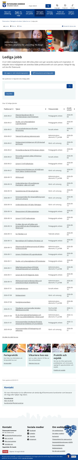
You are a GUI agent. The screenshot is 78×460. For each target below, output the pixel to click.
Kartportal (55, 436)
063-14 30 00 (8, 401)
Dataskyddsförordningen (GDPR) (62, 442)
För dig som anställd (58, 451)
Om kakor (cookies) (58, 433)
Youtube (40, 436)
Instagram (40, 439)
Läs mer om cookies (27, 458)
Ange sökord (33, 6)
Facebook (40, 430)
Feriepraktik (7, 363)
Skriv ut (14, 26)
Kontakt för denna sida (70, 26)
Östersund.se (5, 21)
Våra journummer (10, 441)
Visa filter (9, 94)
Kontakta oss (9, 444)
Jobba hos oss (26, 21)
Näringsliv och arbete (16, 21)
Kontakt (73, 8)
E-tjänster (66, 8)
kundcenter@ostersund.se (13, 403)
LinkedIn (40, 433)
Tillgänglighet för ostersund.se (62, 439)
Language (57, 8)
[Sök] (70, 86)
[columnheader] (8, 109)
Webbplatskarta (57, 448)
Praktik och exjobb (60, 357)
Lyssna (7, 26)
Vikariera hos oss (38, 355)
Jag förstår (73, 456)
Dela (20, 26)
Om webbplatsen (57, 430)
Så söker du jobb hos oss (10, 337)
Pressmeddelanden (58, 445)
